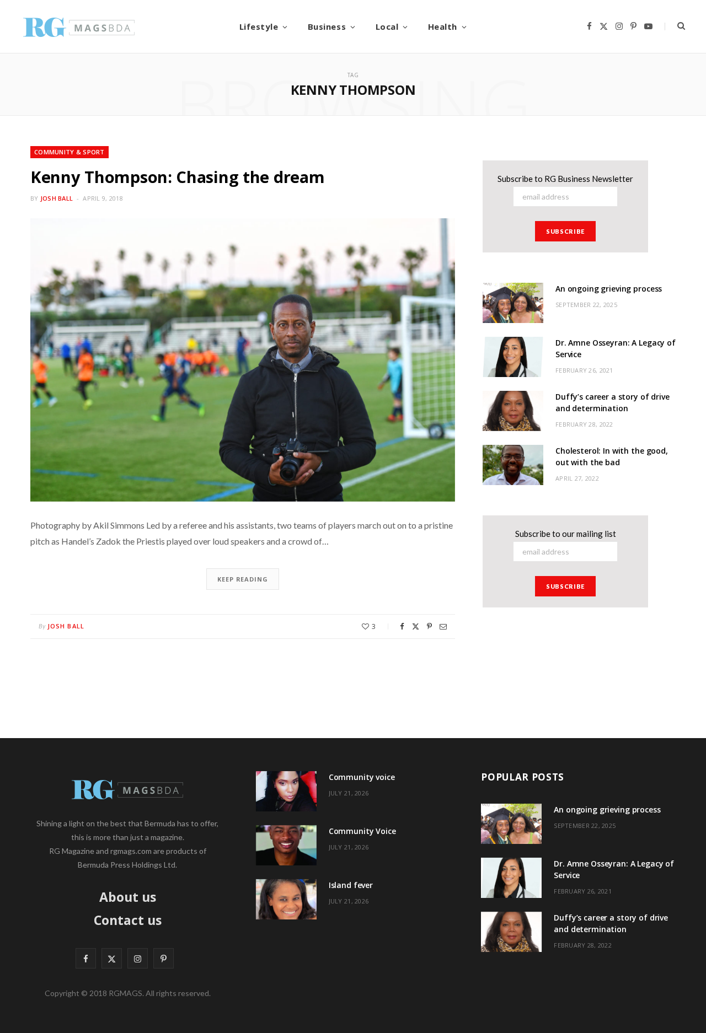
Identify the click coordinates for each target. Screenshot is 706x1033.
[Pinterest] (429, 626)
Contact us (128, 920)
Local (387, 26)
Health (442, 26)
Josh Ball (56, 198)
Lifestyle (259, 26)
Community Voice (362, 831)
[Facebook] (402, 626)
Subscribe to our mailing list (565, 534)
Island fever (351, 885)
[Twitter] (415, 626)
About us (127, 897)
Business (327, 26)
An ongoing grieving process (608, 288)
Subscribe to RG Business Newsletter (565, 179)
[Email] (443, 626)
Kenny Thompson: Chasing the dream (177, 176)
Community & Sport (69, 152)
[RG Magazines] (79, 26)
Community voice (362, 777)
